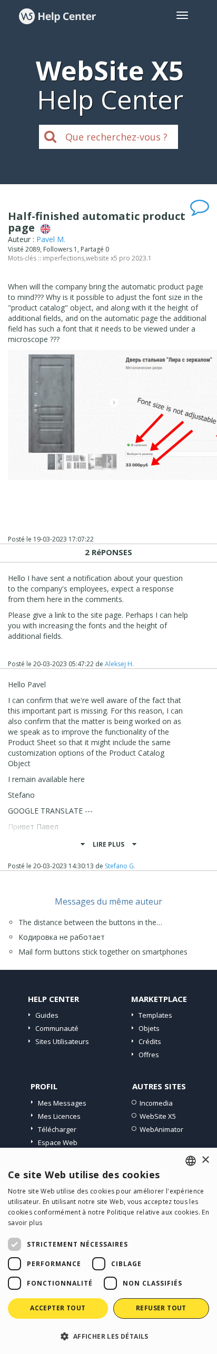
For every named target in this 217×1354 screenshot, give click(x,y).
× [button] (205, 1160)
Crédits (150, 1041)
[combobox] (190, 1161)
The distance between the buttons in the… (90, 922)
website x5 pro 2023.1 (119, 258)
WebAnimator (161, 1129)
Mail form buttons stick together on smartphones (103, 952)
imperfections (63, 258)
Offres (149, 1054)
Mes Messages (62, 1103)
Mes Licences (59, 1116)
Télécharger (57, 1129)
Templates (155, 1015)
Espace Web (57, 1142)
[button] (108, 1336)
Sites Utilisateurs (62, 1041)
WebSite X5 (158, 1116)
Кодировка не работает (61, 937)
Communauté (56, 1028)
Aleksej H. (119, 663)
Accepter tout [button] (57, 1307)
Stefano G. (120, 865)
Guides (46, 1015)
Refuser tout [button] (161, 1307)
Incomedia (156, 1103)
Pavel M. (50, 239)
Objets (149, 1028)
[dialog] (108, 1251)
